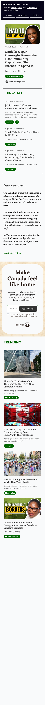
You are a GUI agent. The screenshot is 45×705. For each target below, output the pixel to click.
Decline (36, 15)
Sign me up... (28, 308)
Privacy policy (16, 7)
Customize (22, 15)
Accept (9, 15)
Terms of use (32, 7)
